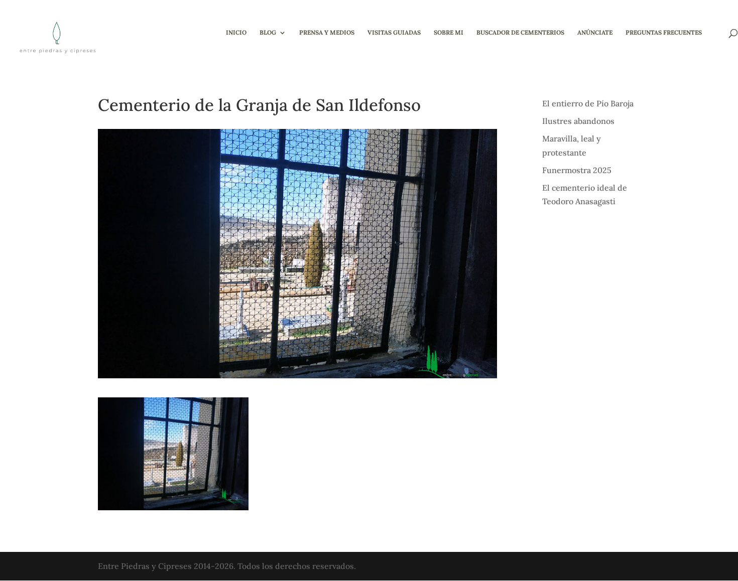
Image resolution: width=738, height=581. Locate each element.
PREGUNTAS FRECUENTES (664, 32)
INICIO (236, 32)
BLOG (268, 32)
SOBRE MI (448, 32)
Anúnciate (594, 32)
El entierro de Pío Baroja (588, 103)
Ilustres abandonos (578, 121)
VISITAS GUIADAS (394, 32)
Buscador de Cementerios (520, 32)
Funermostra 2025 (576, 170)
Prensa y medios (326, 32)
